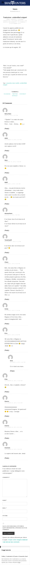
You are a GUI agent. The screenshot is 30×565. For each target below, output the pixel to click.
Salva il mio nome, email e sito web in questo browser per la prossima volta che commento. (14, 527)
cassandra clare (10, 83)
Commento (6, 477)
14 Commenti (22, 22)
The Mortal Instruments (15, 21)
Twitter (15, 94)
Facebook (7, 94)
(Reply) (7, 128)
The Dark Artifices (18, 20)
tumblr (17, 83)
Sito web (4, 515)
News (8, 19)
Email (4, 508)
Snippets (13, 19)
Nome (4, 500)
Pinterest (23, 94)
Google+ (15, 95)
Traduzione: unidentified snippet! (15, 17)
